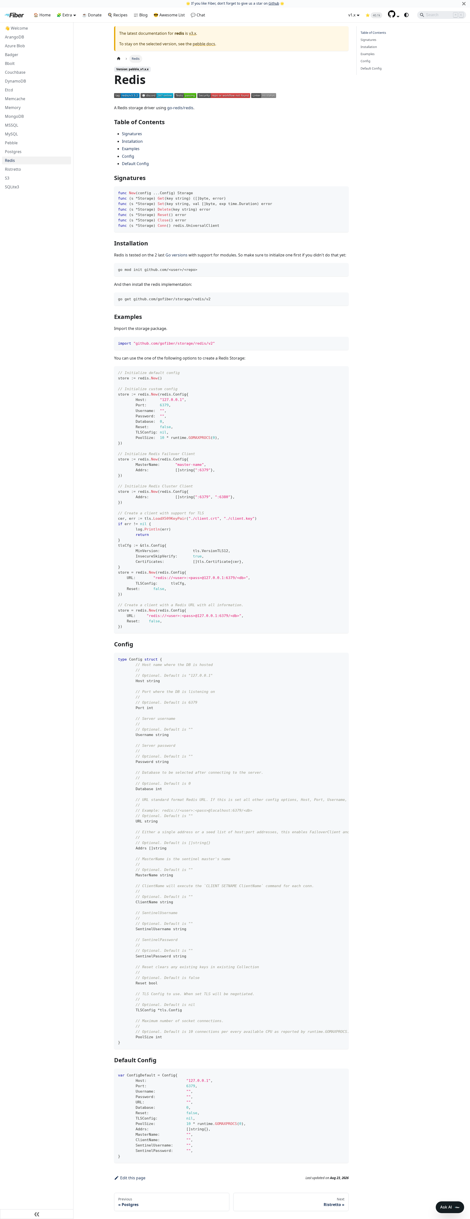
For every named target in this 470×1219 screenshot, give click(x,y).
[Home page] (118, 58)
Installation (132, 141)
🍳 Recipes (117, 15)
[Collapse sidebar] (36, 1214)
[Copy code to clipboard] (343, 192)
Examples (131, 148)
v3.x (192, 33)
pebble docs (204, 44)
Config (128, 156)
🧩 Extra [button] (64, 15)
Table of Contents (373, 32)
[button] (394, 16)
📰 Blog (140, 15)
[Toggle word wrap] (333, 659)
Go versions (176, 255)
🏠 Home (42, 15)
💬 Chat (198, 15)
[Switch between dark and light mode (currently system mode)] (406, 15)
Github (274, 3)
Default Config (135, 163)
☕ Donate (92, 15)
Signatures (132, 133)
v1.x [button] (351, 15)
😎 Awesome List (169, 15)
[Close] (464, 3)
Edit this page (132, 1178)
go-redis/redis (180, 107)
